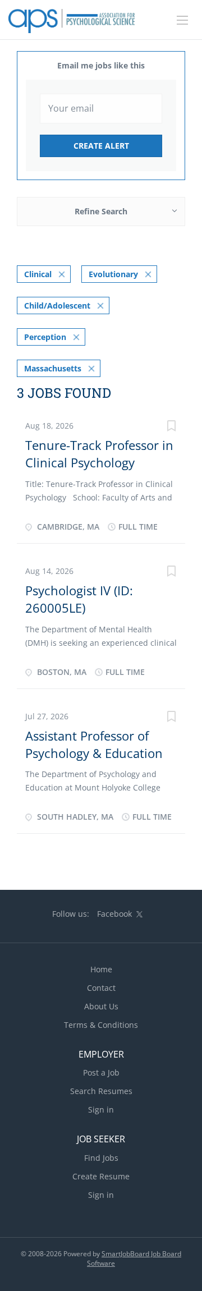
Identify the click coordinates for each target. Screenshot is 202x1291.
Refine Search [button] (101, 211)
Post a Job (101, 1072)
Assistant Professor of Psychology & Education (94, 744)
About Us (101, 1006)
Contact (101, 987)
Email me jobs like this (101, 65)
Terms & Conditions (101, 1024)
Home (101, 969)
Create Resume (101, 1176)
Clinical (38, 274)
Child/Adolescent (57, 305)
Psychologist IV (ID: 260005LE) (79, 599)
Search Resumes (101, 1091)
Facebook (114, 913)
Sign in (101, 1109)
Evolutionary (113, 274)
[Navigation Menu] (182, 20)
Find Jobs (101, 1157)
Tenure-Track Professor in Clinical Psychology (99, 454)
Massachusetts (52, 368)
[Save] (171, 427)
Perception (45, 337)
